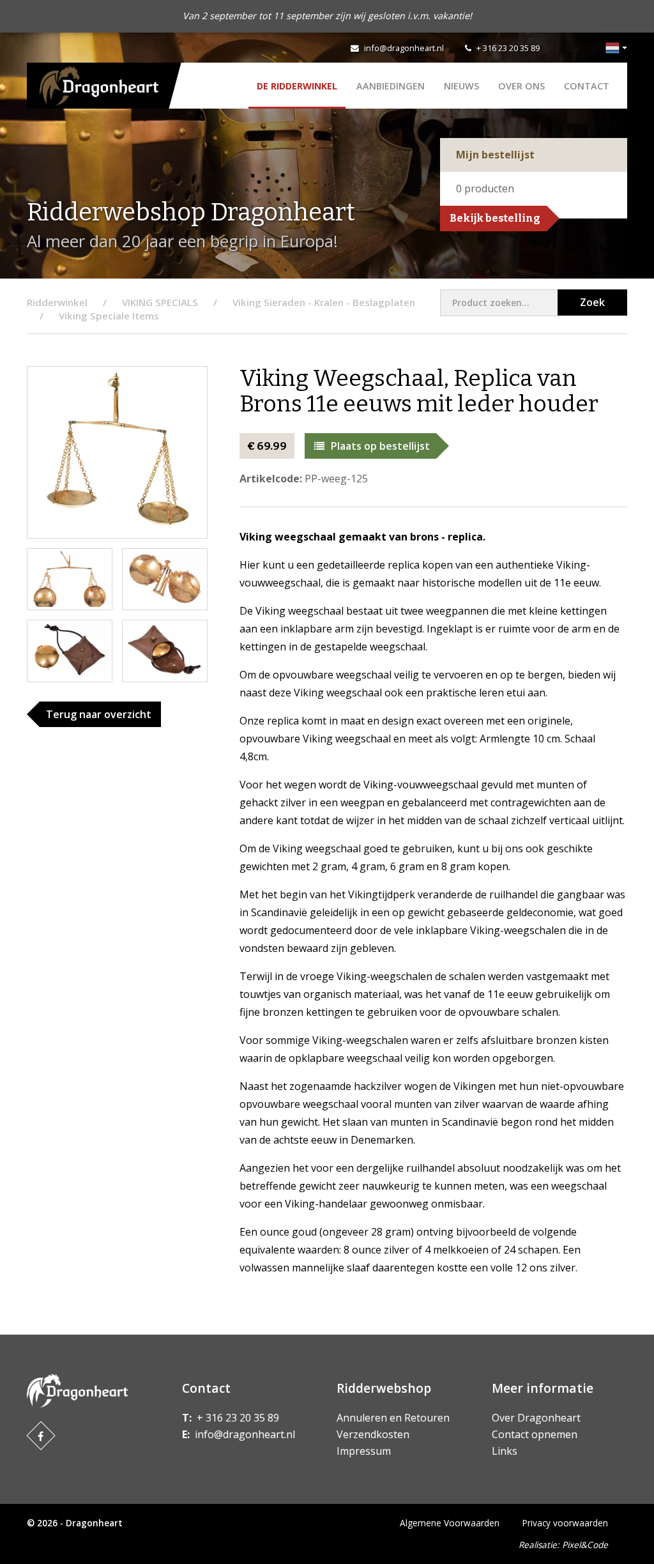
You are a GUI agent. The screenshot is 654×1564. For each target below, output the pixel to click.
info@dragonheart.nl (404, 48)
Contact (586, 86)
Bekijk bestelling (495, 218)
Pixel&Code (585, 1544)
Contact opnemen (534, 1434)
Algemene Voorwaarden (449, 1523)
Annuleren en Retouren (393, 1418)
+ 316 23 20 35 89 (508, 48)
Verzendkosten (373, 1434)
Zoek (592, 302)
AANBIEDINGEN (390, 86)
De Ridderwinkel (297, 86)
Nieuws (461, 86)
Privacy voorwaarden (565, 1523)
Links (504, 1451)
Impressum (364, 1451)
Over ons (521, 86)
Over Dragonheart (536, 1418)
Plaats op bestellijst (380, 446)
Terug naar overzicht (98, 714)
